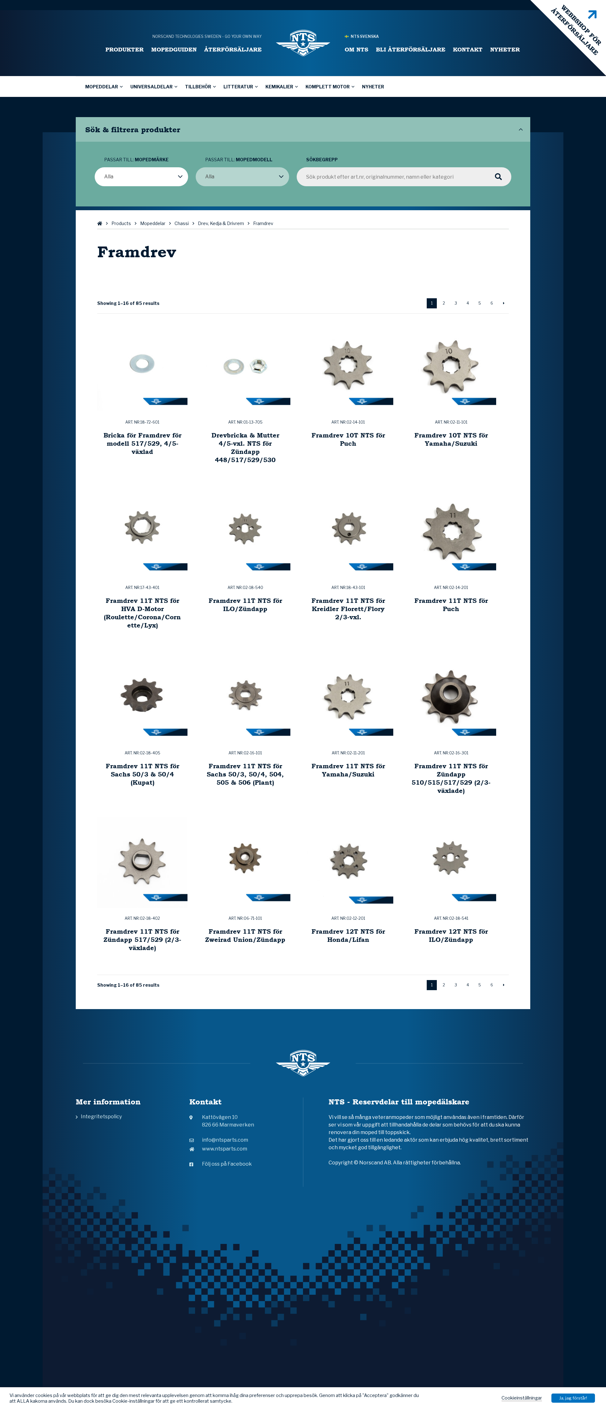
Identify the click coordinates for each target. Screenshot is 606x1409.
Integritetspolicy (101, 1117)
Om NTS (356, 49)
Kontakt (468, 49)
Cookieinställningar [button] (522, 1398)
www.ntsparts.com (224, 1149)
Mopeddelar (101, 86)
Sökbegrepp (322, 159)
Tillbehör (198, 86)
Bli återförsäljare (410, 49)
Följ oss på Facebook (227, 1164)
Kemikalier (279, 86)
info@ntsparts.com (225, 1140)
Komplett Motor (328, 86)
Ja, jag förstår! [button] (573, 1397)
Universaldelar (151, 86)
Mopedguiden (174, 49)
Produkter (124, 49)
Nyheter (505, 49)
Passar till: (136, 159)
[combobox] (141, 176)
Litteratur (238, 86)
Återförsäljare (233, 49)
